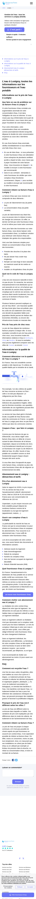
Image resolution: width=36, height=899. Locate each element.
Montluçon (29, 338)
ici (30, 165)
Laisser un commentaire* (12, 767)
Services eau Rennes (24, 869)
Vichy (4, 340)
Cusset (11, 345)
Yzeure (25, 345)
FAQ (5, 73)
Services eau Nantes (24, 871)
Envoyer (18, 781)
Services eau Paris (7, 867)
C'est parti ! (16, 29)
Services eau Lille (6, 871)
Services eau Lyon (7, 869)
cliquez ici (26, 787)
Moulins (12, 340)
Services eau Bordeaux (25, 867)
